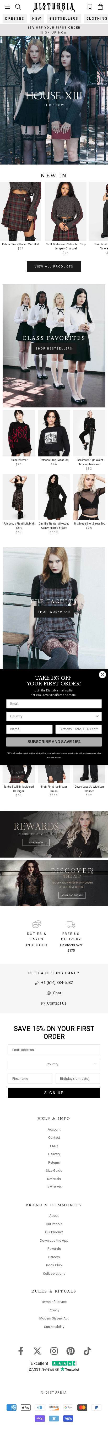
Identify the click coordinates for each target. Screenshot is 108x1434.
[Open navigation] (7, 7)
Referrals (54, 1179)
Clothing (97, 18)
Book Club (54, 1265)
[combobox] (52, 1064)
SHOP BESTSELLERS (53, 348)
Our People (54, 1224)
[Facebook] (21, 1350)
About (54, 1216)
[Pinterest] (70, 1350)
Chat (56, 993)
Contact (54, 1137)
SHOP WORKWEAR (54, 612)
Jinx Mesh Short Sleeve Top (89, 523)
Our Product (54, 1232)
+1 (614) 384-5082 (56, 982)
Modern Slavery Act (54, 1318)
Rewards (54, 1249)
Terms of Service (54, 1302)
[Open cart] (100, 7)
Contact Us (56, 1003)
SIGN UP (54, 1093)
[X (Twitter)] (37, 1350)
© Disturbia (54, 1392)
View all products (54, 266)
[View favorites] (90, 7)
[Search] (18, 7)
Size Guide (54, 1171)
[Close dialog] (102, 674)
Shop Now (54, 105)
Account (54, 1129)
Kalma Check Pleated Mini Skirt (20, 244)
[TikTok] (87, 1350)
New (37, 18)
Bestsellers (64, 18)
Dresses (14, 18)
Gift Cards (54, 1187)
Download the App (54, 1240)
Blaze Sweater (19, 460)
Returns (54, 1162)
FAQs (54, 1146)
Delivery (54, 1154)
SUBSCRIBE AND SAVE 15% (54, 742)
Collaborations (54, 1273)
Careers (54, 1257)
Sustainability (54, 1327)
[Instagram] (54, 1350)
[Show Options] (95, 1064)
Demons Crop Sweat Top (54, 460)
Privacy (54, 1310)
